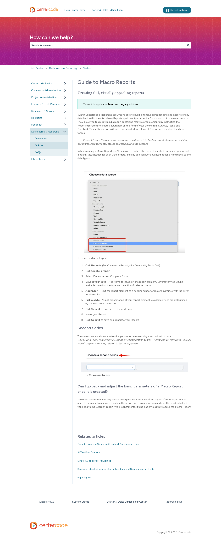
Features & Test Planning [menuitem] (45, 104)
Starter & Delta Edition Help (107, 10)
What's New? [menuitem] (46, 502)
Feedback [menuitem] (36, 124)
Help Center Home (75, 10)
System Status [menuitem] (80, 502)
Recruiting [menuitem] (36, 118)
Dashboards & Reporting (63, 68)
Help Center (36, 68)
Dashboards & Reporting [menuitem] (45, 131)
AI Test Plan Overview (88, 452)
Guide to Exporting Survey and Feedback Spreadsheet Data (108, 444)
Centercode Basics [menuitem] (41, 83)
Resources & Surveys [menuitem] (43, 111)
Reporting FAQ (85, 477)
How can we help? (51, 37)
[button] (65, 83)
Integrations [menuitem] (38, 159)
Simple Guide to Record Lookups (94, 460)
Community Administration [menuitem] (46, 90)
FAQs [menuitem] (38, 152)
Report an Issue (179, 10)
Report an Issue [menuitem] (173, 502)
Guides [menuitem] (39, 145)
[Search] (188, 45)
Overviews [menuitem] (41, 138)
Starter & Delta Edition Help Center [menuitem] (127, 502)
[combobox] (107, 45)
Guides (87, 68)
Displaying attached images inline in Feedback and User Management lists (115, 469)
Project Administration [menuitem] (43, 97)
